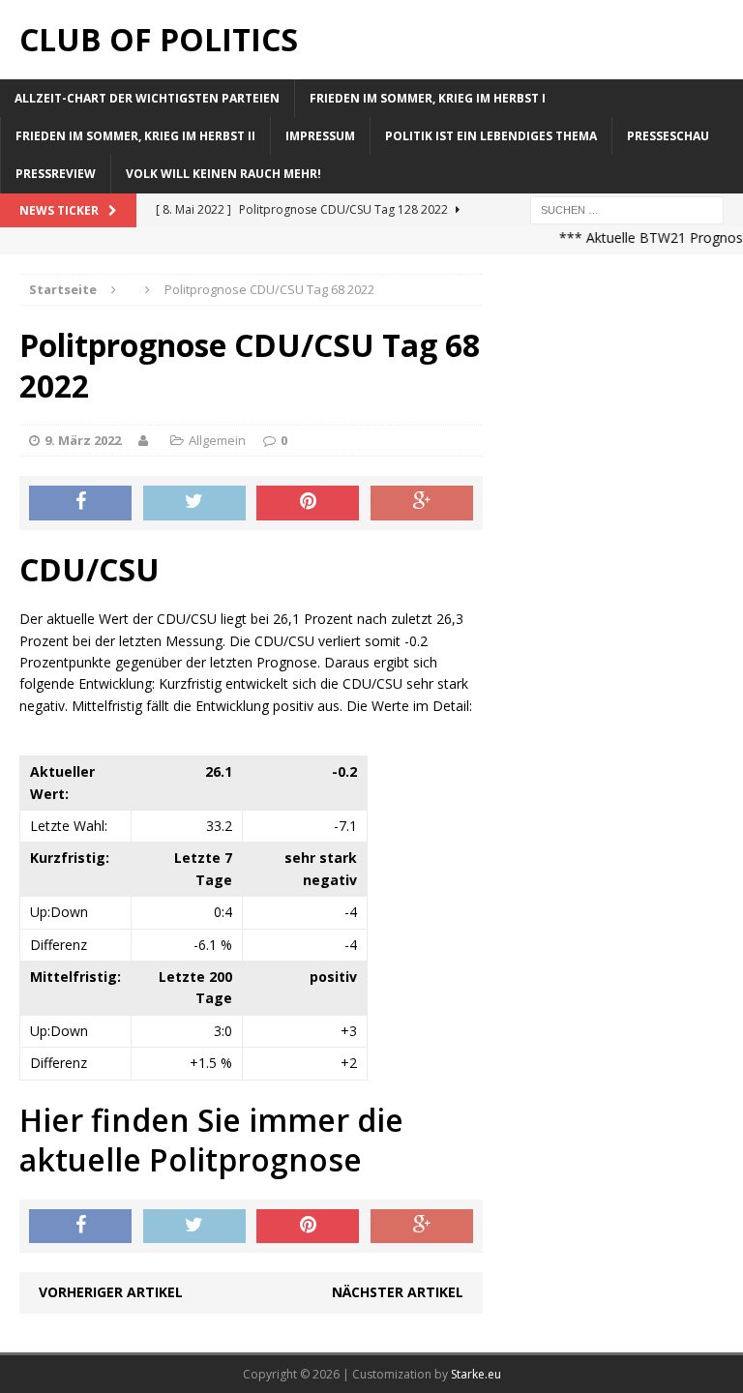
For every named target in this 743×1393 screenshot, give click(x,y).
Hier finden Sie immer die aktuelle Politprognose (211, 1140)
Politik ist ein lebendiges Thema (491, 136)
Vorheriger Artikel (111, 1292)
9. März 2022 (83, 440)
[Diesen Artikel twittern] (194, 503)
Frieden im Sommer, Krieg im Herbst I (428, 98)
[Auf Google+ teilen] (422, 503)
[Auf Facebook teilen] (80, 503)
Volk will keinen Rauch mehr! (223, 173)
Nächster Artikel (397, 1292)
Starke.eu (476, 1374)
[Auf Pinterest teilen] (307, 503)
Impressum (320, 136)
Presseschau (668, 136)
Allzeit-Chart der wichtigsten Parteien (147, 98)
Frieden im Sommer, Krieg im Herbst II (135, 136)
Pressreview (55, 173)
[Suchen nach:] (627, 208)
